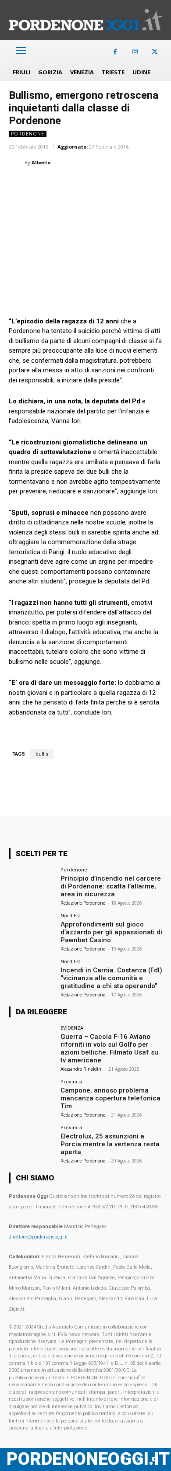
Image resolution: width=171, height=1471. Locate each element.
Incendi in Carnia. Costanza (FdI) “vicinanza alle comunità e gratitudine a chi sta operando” (111, 978)
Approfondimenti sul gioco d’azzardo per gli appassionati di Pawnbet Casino (111, 932)
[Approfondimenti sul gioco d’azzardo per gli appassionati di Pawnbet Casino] (32, 930)
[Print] (118, 184)
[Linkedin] (78, 184)
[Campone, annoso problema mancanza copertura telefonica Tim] (32, 1096)
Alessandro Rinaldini (82, 1069)
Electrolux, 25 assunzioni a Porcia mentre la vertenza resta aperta (110, 1144)
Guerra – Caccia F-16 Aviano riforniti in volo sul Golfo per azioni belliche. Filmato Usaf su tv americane (109, 1048)
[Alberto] (17, 162)
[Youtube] (154, 1459)
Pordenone (27, 134)
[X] (154, 51)
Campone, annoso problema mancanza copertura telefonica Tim (110, 1098)
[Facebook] (115, 51)
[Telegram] (138, 184)
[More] (159, 184)
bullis (42, 754)
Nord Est (70, 915)
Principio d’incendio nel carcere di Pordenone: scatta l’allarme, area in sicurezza (111, 886)
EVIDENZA (72, 1027)
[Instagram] (134, 51)
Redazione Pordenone (83, 903)
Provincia (71, 1081)
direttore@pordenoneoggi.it (38, 1237)
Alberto (41, 162)
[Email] (98, 184)
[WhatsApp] (58, 184)
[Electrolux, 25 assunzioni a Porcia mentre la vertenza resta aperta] (32, 1142)
